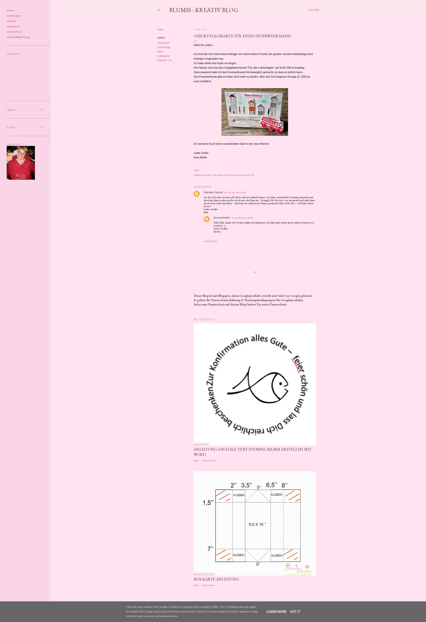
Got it (295, 612)
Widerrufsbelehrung (18, 37)
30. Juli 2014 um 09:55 (242, 217)
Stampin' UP (164, 60)
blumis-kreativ (222, 217)
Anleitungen (14, 15)
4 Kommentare (209, 460)
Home (10, 10)
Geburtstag (163, 47)
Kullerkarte (163, 55)
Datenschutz (14, 31)
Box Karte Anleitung (216, 579)
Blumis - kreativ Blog (203, 10)
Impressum (13, 26)
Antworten (210, 241)
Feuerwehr (163, 42)
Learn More (276, 612)
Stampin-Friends (213, 192)
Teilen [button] (160, 29)
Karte (160, 51)
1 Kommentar (208, 585)
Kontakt (11, 21)
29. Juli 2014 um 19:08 (235, 192)
